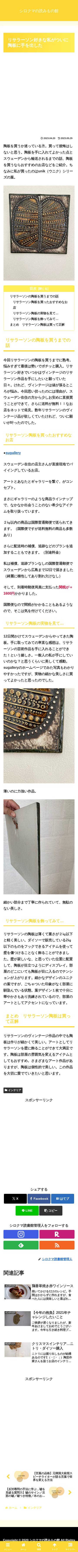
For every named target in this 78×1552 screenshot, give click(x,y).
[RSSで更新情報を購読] (57, 1245)
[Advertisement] (39, 93)
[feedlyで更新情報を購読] (21, 1245)
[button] (50, 1211)
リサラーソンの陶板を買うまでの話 (34, 296)
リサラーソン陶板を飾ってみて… (35, 319)
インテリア (14, 1090)
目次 (33, 288)
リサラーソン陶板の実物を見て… (35, 313)
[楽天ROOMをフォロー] (57, 1234)
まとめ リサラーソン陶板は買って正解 (37, 324)
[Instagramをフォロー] (21, 1234)
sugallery (13, 453)
